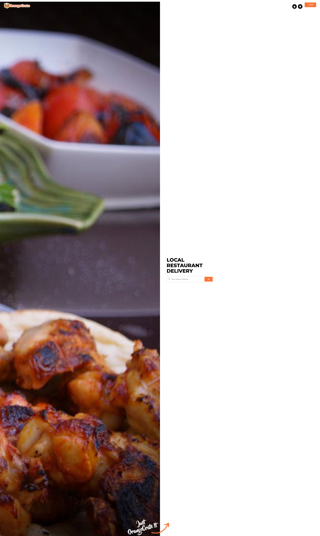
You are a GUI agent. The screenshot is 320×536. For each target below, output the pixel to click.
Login (310, 5)
